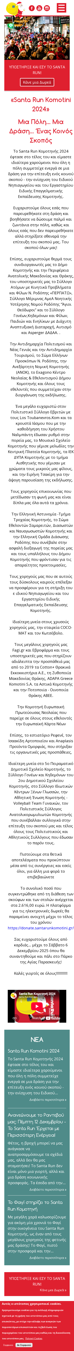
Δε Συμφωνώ (24, 1345)
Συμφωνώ (8, 1345)
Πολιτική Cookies (33, 1338)
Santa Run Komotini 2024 (34, 1051)
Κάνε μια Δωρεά (37, 82)
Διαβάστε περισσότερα (46, 1100)
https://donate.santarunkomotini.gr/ (41, 927)
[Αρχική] (18, 10)
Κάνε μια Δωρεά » (53, 1290)
